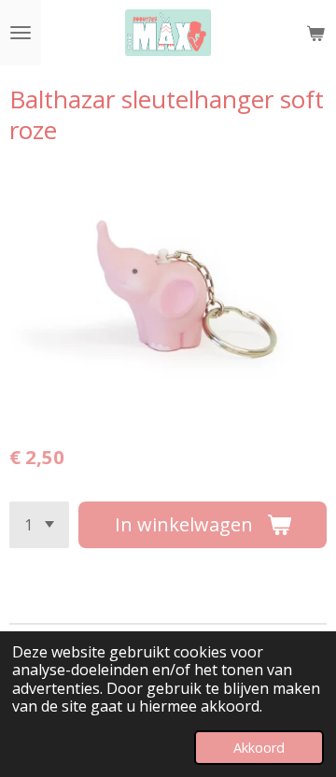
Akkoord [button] (259, 747)
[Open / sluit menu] (20, 32)
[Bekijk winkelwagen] (315, 32)
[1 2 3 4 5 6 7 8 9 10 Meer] (39, 525)
